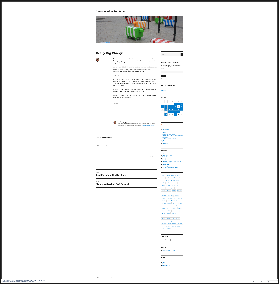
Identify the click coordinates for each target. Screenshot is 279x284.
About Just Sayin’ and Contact (169, 250)
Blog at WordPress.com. (115, 277)
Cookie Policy (31, 281)
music (168, 200)
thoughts (180, 223)
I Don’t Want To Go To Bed (168, 134)
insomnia (168, 193)
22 (175, 111)
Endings (164, 132)
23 (178, 111)
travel (163, 226)
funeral (168, 188)
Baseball (168, 175)
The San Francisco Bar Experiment (170, 167)
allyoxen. (164, 153)
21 (172, 111)
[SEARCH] (182, 54)
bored (178, 175)
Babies (164, 140)
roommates (164, 216)
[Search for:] (171, 54)
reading (168, 213)
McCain (163, 198)
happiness (177, 188)
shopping (169, 218)
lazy (169, 195)
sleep (166, 221)
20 (169, 111)
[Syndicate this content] (161, 125)
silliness (178, 218)
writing (163, 228)
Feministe (164, 158)
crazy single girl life (175, 180)
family (163, 185)
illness (163, 193)
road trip (173, 213)
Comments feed (166, 265)
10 (181, 106)
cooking (167, 180)
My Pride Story (165, 129)
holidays (169, 190)
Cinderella (168, 177)
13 (169, 109)
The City (164, 223)
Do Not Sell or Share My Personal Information (131, 277)
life (172, 195)
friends (163, 188)
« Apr (165, 117)
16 (178, 109)
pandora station (174, 205)
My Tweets (163, 90)
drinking (168, 182)
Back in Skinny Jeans (167, 155)
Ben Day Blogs (165, 156)
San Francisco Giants (174, 216)
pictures (164, 210)
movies (180, 198)
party (168, 208)
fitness (173, 185)
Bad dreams (165, 143)
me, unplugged (165, 164)
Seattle (163, 218)
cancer (163, 177)
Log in (163, 262)
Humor (174, 190)
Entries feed (165, 264)
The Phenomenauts (171, 223)
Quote (163, 213)
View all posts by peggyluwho (148, 125)
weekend (173, 226)
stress (178, 221)
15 (175, 109)
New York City (174, 200)
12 (166, 109)
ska (162, 221)
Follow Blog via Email (170, 62)
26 (166, 114)
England (180, 182)
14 (172, 109)
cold (163, 180)
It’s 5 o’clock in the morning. (169, 138)
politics (169, 210)
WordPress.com (166, 267)
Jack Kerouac (165, 141)
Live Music (176, 195)
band (163, 175)
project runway (175, 210)
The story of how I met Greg (168, 128)
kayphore (164, 195)
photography (174, 208)
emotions (174, 182)
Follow (163, 76)
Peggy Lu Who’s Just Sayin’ (173, 125)
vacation (168, 226)
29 (175, 114)
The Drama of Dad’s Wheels (168, 131)
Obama (169, 203)
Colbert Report (176, 177)
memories (169, 198)
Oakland (102, 69)
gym (172, 188)
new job (98, 69)
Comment (152, 156)
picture (180, 208)
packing (174, 203)
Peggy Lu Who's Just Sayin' (110, 11)
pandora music (165, 205)
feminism (168, 185)
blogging (173, 175)
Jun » (178, 117)
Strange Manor (172, 221)
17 (181, 109)
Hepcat (163, 190)
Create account (165, 260)
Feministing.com (166, 160)
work (97, 66)
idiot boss (179, 190)
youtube (169, 228)
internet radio (175, 193)
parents (163, 208)
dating (163, 182)
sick (173, 218)
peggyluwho (99, 62)
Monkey (175, 198)
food (178, 185)
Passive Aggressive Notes (168, 166)
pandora (180, 203)
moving (164, 200)
